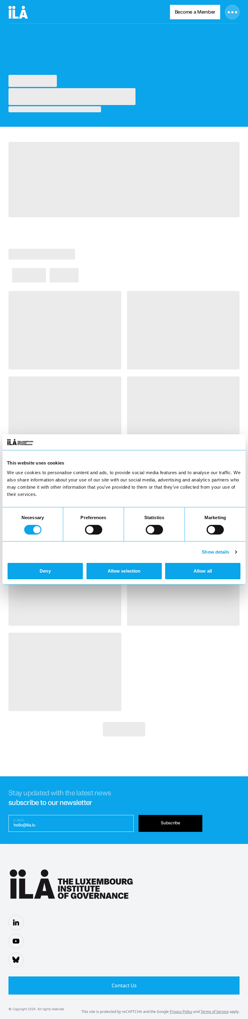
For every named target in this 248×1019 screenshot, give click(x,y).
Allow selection (124, 570)
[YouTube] (16, 941)
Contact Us (124, 985)
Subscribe (170, 823)
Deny (45, 570)
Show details (215, 551)
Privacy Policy (181, 1011)
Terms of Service (215, 1011)
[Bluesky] (16, 959)
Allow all (203, 570)
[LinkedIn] (16, 922)
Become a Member (195, 12)
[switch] (93, 530)
